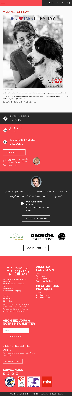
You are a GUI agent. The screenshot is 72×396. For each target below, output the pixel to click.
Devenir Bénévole (43, 278)
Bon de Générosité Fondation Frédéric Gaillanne (19, 102)
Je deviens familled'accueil (22, 141)
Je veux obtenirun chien (19, 118)
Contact (39, 292)
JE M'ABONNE (16, 336)
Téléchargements (43, 295)
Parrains (6, 296)
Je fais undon (16, 130)
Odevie (60, 394)
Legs (38, 273)
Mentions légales (43, 298)
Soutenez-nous (59, 3)
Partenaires (7, 298)
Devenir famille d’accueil (46, 281)
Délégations (8, 301)
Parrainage (40, 276)
